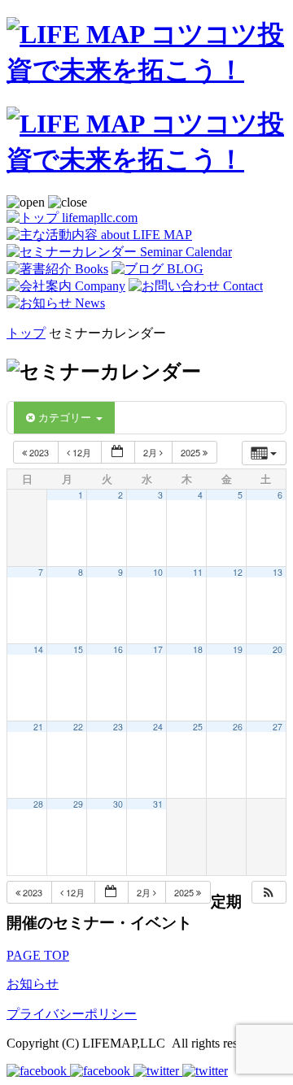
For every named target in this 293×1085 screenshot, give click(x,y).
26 (238, 727)
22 (78, 727)
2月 (151, 452)
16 (118, 649)
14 (38, 649)
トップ (26, 333)
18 (198, 649)
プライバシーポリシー (72, 1014)
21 (38, 727)
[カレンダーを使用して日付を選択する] (118, 452)
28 (38, 804)
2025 (192, 452)
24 (158, 727)
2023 (39, 452)
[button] (268, 893)
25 (198, 727)
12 (238, 572)
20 (277, 649)
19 (238, 649)
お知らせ (33, 984)
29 (78, 804)
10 (158, 572)
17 (158, 649)
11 (198, 572)
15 (78, 649)
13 (277, 572)
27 (277, 727)
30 (118, 804)
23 (118, 727)
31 (158, 804)
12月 (82, 452)
